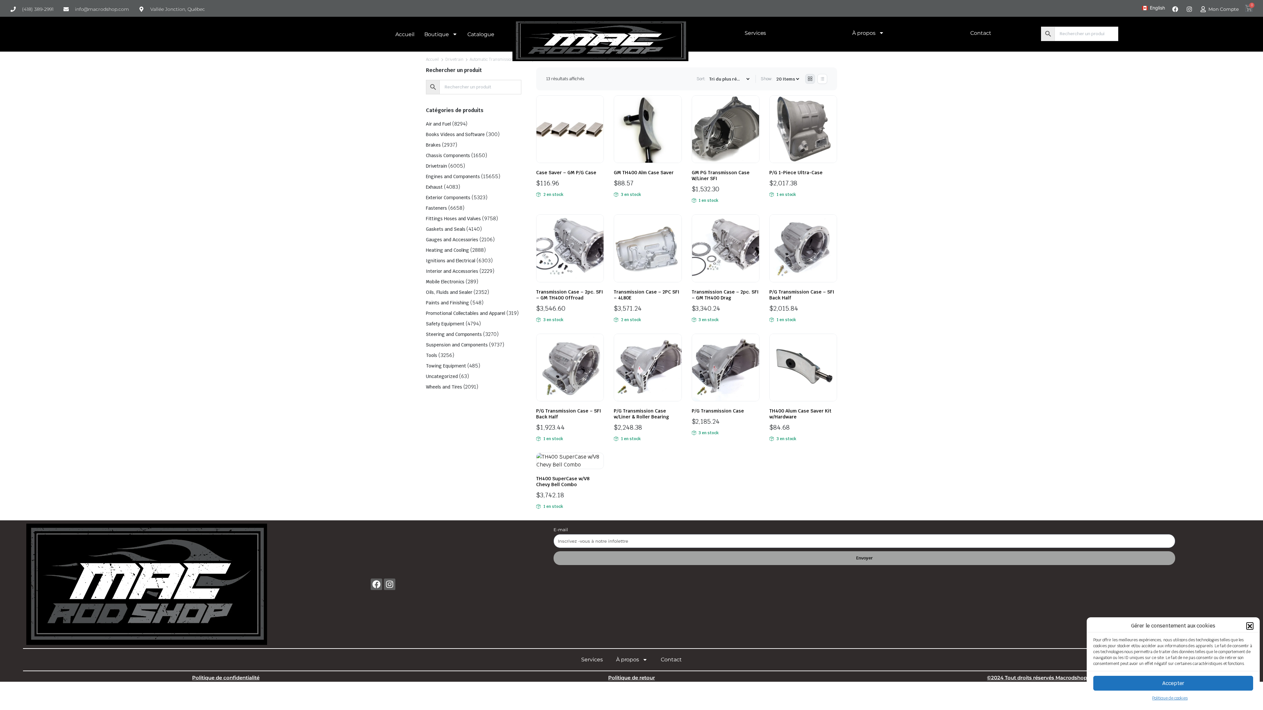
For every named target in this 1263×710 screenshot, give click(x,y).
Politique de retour (631, 677)
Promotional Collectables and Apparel (465, 313)
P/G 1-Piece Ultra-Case (796, 173)
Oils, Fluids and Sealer (449, 292)
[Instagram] (389, 584)
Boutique (436, 34)
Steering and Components (454, 334)
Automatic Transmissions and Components (508, 59)
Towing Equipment (446, 366)
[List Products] (822, 79)
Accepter (1173, 683)
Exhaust (434, 187)
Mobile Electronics (445, 282)
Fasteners (436, 208)
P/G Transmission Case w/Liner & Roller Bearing (641, 414)
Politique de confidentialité (226, 677)
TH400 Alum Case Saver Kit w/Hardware (800, 414)
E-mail (561, 529)
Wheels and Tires (444, 387)
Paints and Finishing (447, 303)
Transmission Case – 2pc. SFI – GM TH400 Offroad (569, 295)
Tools (431, 355)
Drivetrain (454, 59)
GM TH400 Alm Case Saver (644, 173)
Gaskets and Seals (445, 229)
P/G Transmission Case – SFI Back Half (801, 295)
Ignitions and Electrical (450, 261)
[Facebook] (376, 584)
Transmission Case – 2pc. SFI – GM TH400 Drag (725, 295)
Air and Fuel (438, 124)
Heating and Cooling (447, 250)
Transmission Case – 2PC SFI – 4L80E (646, 295)
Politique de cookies (1169, 698)
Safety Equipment (445, 324)
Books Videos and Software (455, 134)
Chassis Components (448, 155)
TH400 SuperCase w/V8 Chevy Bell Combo (562, 481)
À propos (864, 33)
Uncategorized (442, 376)
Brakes (433, 145)
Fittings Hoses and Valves (453, 219)
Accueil (404, 34)
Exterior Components (448, 198)
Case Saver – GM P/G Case (566, 173)
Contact (980, 33)
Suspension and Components (457, 345)
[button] (1250, 626)
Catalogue (480, 34)
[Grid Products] (810, 79)
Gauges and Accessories (452, 240)
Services (755, 33)
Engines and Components (453, 176)
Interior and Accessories (452, 271)
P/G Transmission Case (718, 411)
